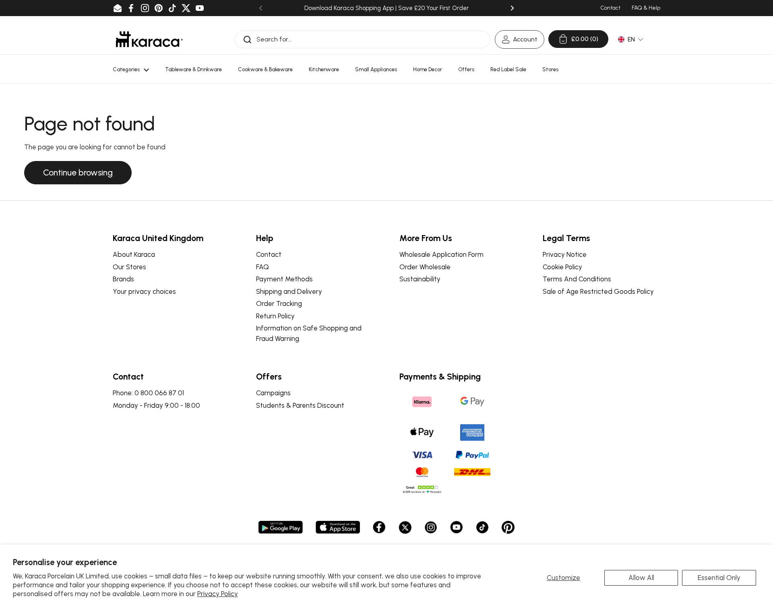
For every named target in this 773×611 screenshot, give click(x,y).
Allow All (641, 578)
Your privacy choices (144, 291)
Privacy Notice (565, 254)
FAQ (262, 267)
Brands (123, 279)
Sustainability (419, 279)
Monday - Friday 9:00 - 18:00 (156, 405)
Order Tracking (279, 303)
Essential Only (719, 578)
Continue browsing (78, 172)
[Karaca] (149, 39)
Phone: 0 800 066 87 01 (148, 393)
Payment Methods (284, 279)
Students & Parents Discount (300, 405)
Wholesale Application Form (441, 254)
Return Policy (275, 316)
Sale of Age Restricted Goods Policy (598, 291)
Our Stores (129, 267)
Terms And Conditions (577, 279)
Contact (268, 254)
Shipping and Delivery (289, 291)
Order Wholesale (425, 267)
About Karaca (134, 254)
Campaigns (273, 393)
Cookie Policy (562, 267)
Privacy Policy (217, 594)
